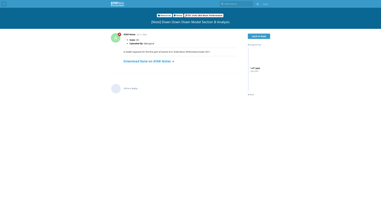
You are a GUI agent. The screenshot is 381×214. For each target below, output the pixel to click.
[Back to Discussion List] (4, 4)
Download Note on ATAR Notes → (149, 61)
